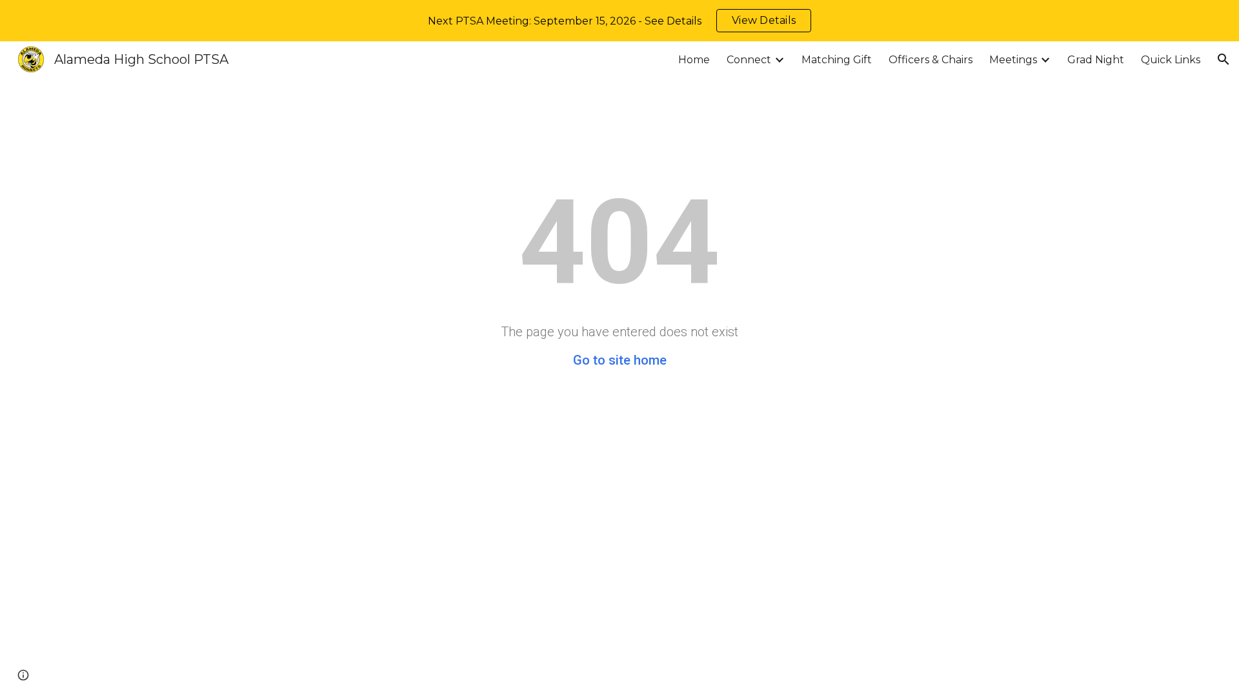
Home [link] (694, 60)
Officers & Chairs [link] (930, 60)
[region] (619, 20)
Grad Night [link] (1095, 60)
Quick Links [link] (1170, 60)
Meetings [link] (1013, 60)
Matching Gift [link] (836, 60)
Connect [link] (749, 60)
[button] (1223, 59)
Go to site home (620, 360)
